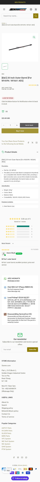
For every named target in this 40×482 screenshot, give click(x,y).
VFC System (6, 439)
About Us (5, 402)
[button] (10, 226)
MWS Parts (6, 436)
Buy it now (20, 131)
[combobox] (20, 15)
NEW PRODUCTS (20, 2)
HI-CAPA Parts (7, 431)
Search (4, 405)
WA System (6, 444)
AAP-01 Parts (6, 428)
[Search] (35, 16)
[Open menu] (4, 9)
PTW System (6, 449)
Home (3, 23)
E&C (3, 74)
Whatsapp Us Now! (14, 280)
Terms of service (8, 417)
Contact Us (6, 414)
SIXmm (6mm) (22, 465)
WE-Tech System (8, 441)
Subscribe (32, 350)
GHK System (6, 447)
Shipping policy (7, 408)
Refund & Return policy (10, 411)
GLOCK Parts (6, 433)
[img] (5, 250)
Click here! (17, 308)
